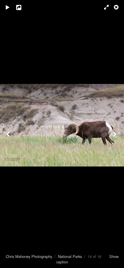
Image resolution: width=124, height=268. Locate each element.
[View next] (115, 134)
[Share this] (23, 7)
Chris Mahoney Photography (29, 256)
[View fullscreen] (104, 7)
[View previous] (8, 134)
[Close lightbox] (117, 7)
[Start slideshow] (8, 7)
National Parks (70, 256)
